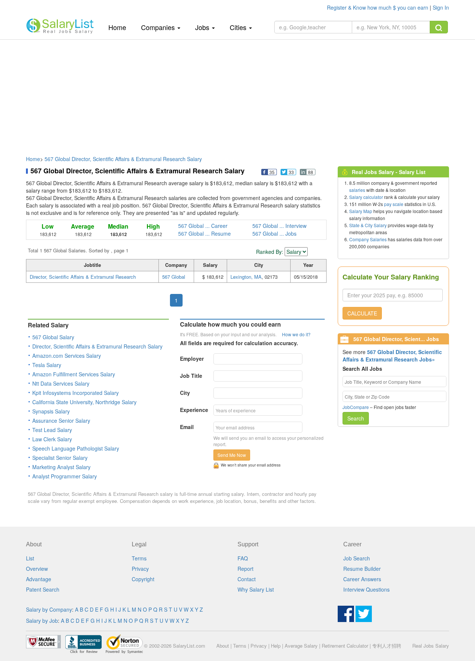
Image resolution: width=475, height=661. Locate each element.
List (30, 558)
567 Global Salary (53, 337)
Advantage (38, 579)
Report (245, 568)
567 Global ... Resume (204, 233)
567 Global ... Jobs (274, 233)
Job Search (356, 558)
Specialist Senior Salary (60, 457)
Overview (37, 568)
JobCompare (356, 407)
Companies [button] (159, 27)
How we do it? (296, 334)
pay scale (393, 204)
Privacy (140, 568)
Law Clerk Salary (52, 439)
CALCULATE (362, 313)
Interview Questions (366, 589)
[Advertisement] (237, 94)
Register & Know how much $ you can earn (378, 7)
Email (187, 427)
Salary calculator (366, 197)
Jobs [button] (203, 27)
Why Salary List (256, 589)
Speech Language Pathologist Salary (75, 448)
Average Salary (301, 645)
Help (276, 645)
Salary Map (360, 211)
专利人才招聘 (386, 645)
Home (120, 27)
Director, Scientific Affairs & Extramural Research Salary (97, 346)
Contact (247, 579)
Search (355, 418)
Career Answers (362, 579)
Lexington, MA (246, 276)
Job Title (191, 375)
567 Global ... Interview (279, 225)
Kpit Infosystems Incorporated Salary (75, 392)
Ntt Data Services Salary (60, 383)
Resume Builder (362, 568)
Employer (192, 358)
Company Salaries (368, 239)
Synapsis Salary (51, 411)
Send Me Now (231, 455)
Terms (139, 558)
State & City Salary (368, 225)
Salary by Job (42, 620)
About (222, 645)
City (185, 392)
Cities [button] (239, 27)
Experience (194, 409)
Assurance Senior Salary (61, 420)
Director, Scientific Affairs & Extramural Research (83, 276)
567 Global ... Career (202, 225)
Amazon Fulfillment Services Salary (73, 374)
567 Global (173, 276)
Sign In (441, 7)
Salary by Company (49, 609)
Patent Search (42, 589)
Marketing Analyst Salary (61, 467)
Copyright (143, 579)
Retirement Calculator (345, 645)
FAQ (243, 558)
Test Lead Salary (52, 429)
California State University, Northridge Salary (84, 402)
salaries (357, 190)
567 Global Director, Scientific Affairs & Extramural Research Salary (123, 159)
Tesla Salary (46, 365)
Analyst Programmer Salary (64, 476)
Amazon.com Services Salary (66, 355)
